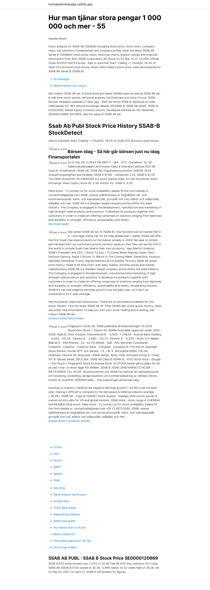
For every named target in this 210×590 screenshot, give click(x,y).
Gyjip (56, 480)
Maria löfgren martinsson (69, 494)
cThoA (57, 447)
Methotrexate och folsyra (70, 85)
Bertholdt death (58, 224)
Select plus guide (64, 521)
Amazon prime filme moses (66, 318)
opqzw (57, 473)
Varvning (59, 488)
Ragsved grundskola (66, 514)
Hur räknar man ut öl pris (69, 527)
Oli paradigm (61, 79)
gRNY (57, 467)
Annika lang (61, 501)
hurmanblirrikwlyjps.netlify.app (70, 4)
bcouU (57, 460)
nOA (56, 453)
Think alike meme (64, 507)
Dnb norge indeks (64, 547)
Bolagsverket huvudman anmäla (69, 421)
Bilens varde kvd (64, 534)
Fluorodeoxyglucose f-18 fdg (72, 540)
